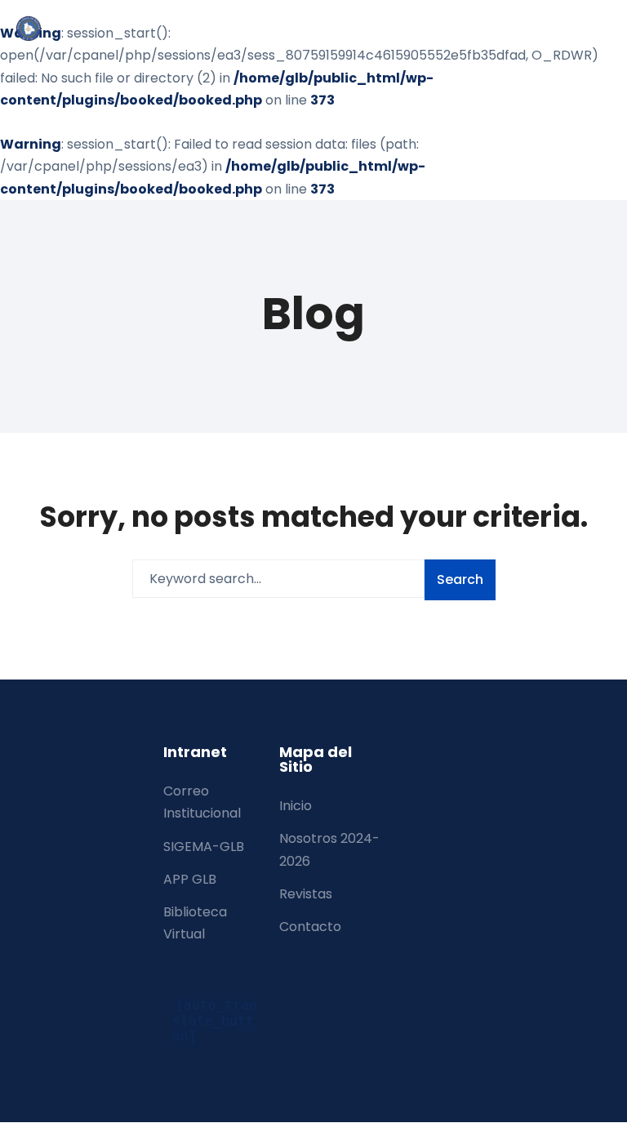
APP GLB (189, 879)
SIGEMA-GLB (203, 846)
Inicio (295, 805)
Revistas (305, 894)
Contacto (310, 926)
